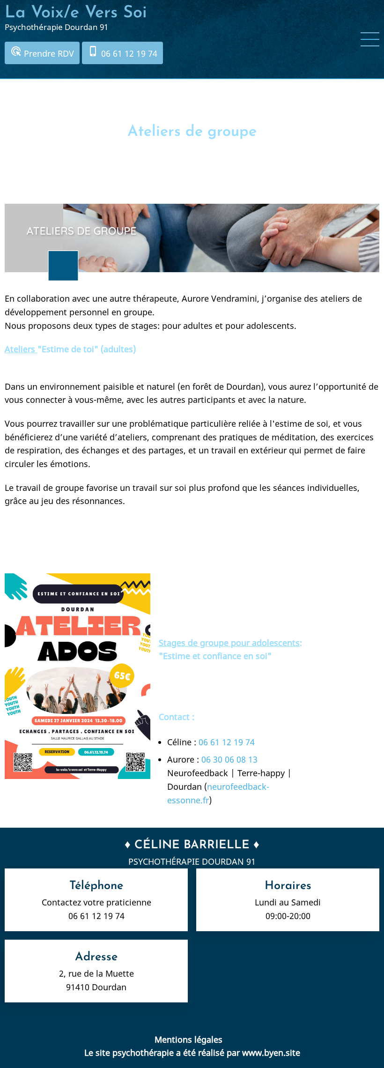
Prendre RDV (42, 52)
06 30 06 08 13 (229, 759)
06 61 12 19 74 (122, 52)
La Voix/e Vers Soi (76, 13)
